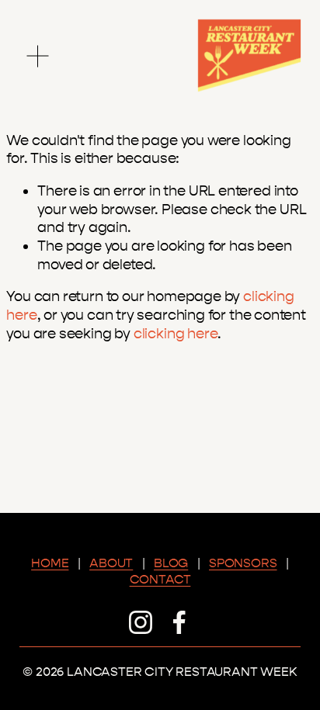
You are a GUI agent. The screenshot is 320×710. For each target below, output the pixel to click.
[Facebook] (179, 622)
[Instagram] (140, 622)
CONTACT (160, 579)
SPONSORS (243, 563)
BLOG (171, 563)
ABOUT (111, 563)
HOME (49, 563)
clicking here (176, 333)
